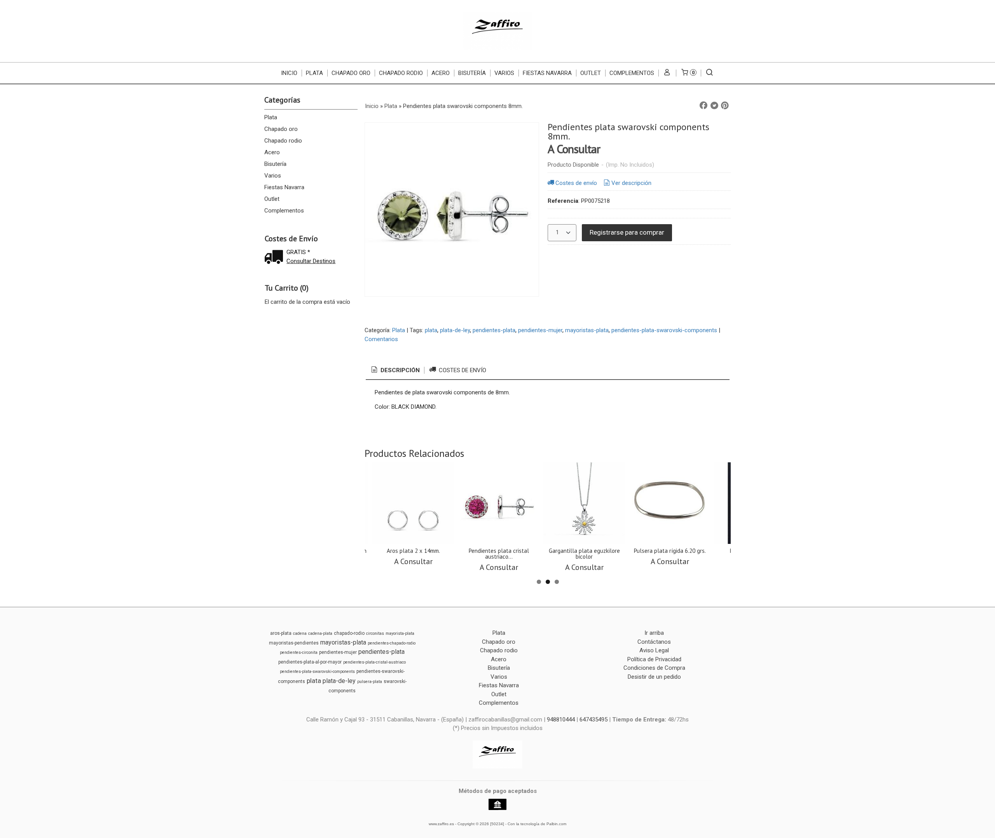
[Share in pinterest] (724, 105)
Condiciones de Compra (654, 667)
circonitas (375, 633)
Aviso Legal (654, 650)
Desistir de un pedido (654, 676)
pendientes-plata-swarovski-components (664, 330)
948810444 (561, 719)
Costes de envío (576, 182)
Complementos (631, 73)
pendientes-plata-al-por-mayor (310, 662)
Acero (440, 73)
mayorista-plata (400, 633)
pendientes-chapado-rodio (391, 643)
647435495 (593, 719)
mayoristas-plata (587, 330)
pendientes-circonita (299, 652)
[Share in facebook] (703, 105)
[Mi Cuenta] (667, 73)
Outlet (590, 73)
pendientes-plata (494, 330)
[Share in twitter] (714, 105)
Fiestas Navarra (547, 73)
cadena (300, 633)
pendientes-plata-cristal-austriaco (374, 662)
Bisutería (472, 73)
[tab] (395, 370)
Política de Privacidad (654, 659)
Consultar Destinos (310, 261)
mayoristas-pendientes (294, 643)
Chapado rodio (401, 73)
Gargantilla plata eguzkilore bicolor (584, 553)
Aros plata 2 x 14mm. (413, 550)
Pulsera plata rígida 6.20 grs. (670, 550)
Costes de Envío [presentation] (461, 370)
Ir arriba (654, 632)
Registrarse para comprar (627, 232)
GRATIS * (298, 252)
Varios (504, 73)
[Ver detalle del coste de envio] (275, 258)
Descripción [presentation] (399, 370)
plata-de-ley (455, 330)
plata (431, 330)
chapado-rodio (349, 633)
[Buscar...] (709, 73)
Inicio (289, 73)
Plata (314, 73)
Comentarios (381, 339)
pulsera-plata (369, 681)
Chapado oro (351, 73)
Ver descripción (631, 182)
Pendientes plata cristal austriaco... (499, 553)
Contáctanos (654, 641)
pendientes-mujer (540, 330)
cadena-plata (320, 633)
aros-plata (281, 633)
